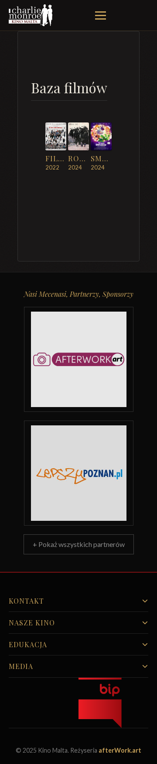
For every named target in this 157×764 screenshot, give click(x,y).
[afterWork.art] (78, 359)
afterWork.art (120, 750)
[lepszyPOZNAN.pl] (78, 473)
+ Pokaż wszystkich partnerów (79, 544)
